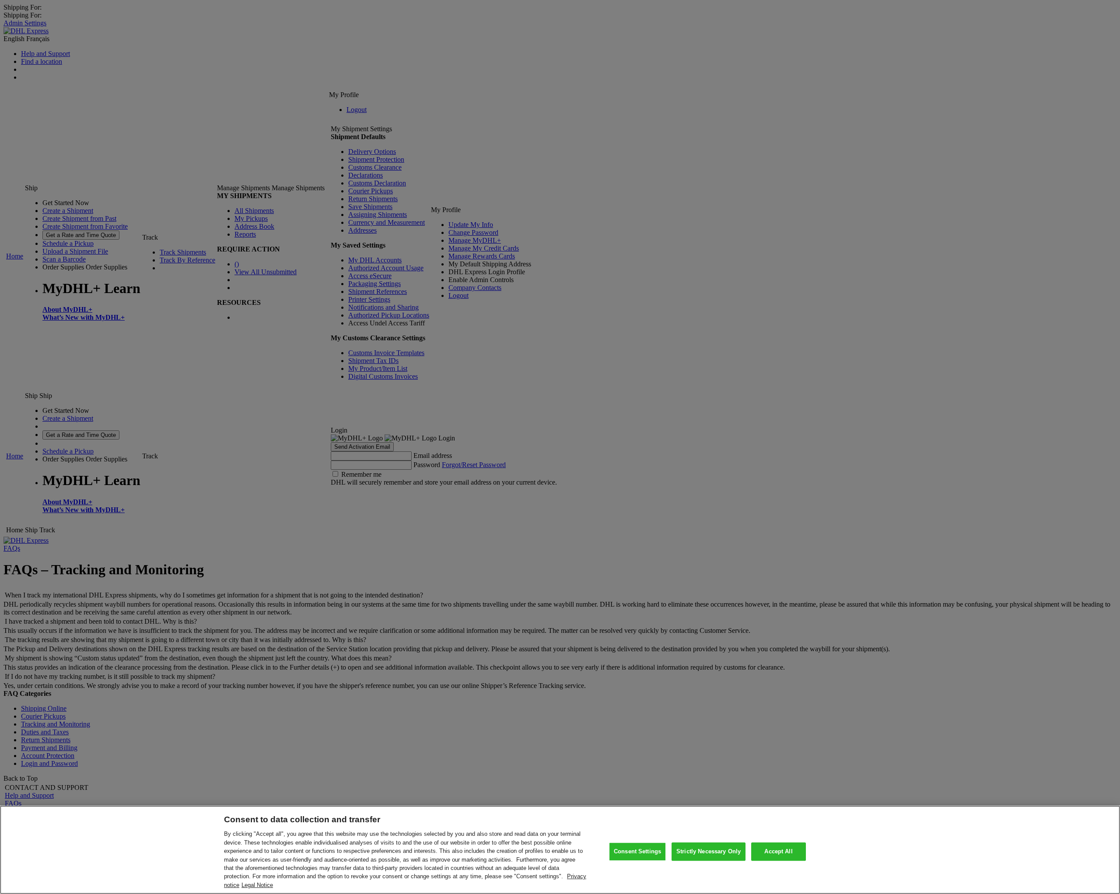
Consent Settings (637, 851)
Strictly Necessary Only (708, 851)
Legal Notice (257, 885)
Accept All (778, 851)
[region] (560, 850)
